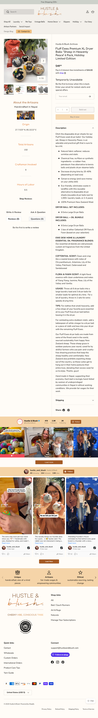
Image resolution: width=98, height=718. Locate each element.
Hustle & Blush (15, 704)
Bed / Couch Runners (60, 605)
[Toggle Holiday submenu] (80, 21)
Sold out (82, 109)
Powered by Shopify (27, 704)
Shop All (7, 22)
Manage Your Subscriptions (63, 620)
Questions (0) (37, 219)
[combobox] (19, 11)
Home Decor (53, 22)
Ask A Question (38, 212)
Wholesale (9, 653)
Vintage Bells (40, 22)
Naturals (55, 615)
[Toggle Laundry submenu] (21, 21)
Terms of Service (88, 709)
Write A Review (13, 212)
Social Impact (24, 26)
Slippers (66, 22)
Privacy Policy (46, 709)
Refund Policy (60, 709)
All (52, 600)
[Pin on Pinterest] (68, 410)
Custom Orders (11, 657)
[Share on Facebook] (63, 410)
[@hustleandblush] (19, 421)
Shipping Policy (73, 709)
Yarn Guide (9, 672)
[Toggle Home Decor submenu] (59, 21)
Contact (7, 648)
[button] (92, 11)
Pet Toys (28, 22)
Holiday (76, 22)
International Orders (13, 663)
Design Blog (8, 31)
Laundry (16, 22)
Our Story (88, 22)
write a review (32, 227)
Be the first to (26, 227)
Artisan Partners (10, 26)
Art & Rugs (56, 610)
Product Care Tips (12, 667)
